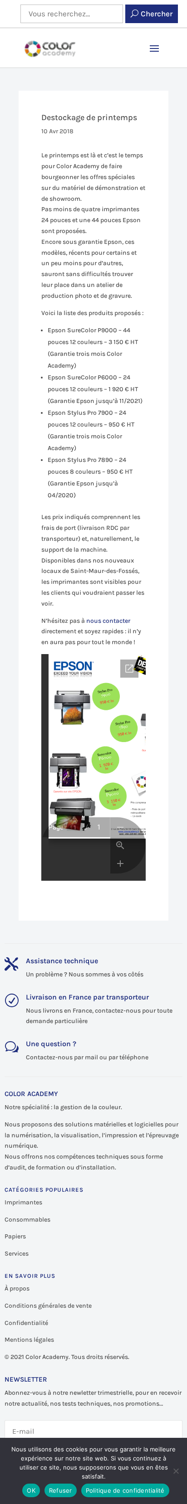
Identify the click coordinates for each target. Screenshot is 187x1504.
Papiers (15, 1236)
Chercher (156, 13)
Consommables (27, 1219)
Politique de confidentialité (125, 1490)
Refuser (60, 1490)
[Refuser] (175, 1470)
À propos (17, 1288)
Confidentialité (26, 1323)
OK (31, 1490)
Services (17, 1253)
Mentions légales (29, 1340)
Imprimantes (23, 1202)
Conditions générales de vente (48, 1306)
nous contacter (108, 621)
